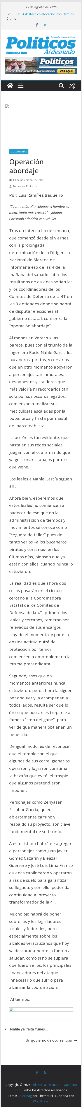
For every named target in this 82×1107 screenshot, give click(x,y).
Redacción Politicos (25, 186)
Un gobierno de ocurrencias (49, 1040)
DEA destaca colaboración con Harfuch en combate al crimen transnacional (46, 16)
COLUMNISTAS (19, 151)
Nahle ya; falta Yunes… (29, 1029)
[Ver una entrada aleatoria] (72, 85)
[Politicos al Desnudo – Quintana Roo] (10, 85)
